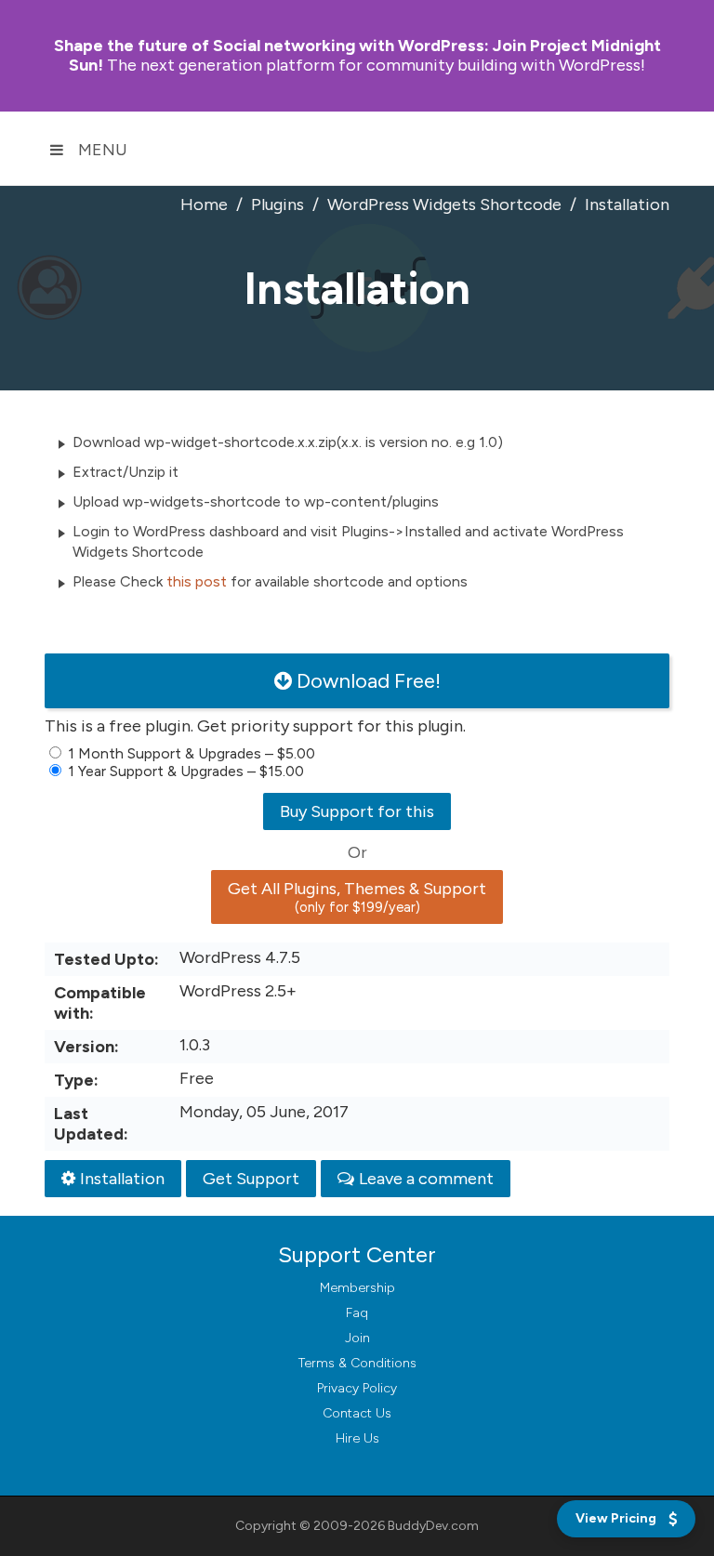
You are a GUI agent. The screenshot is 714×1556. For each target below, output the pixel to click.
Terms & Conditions (357, 1363)
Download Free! (369, 680)
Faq (357, 1313)
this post (196, 581)
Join (357, 1338)
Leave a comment (426, 1178)
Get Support (251, 1178)
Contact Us (357, 1413)
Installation (122, 1178)
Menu (102, 149)
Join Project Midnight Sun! (357, 55)
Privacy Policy (357, 1388)
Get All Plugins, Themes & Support (357, 897)
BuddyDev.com (433, 1526)
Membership (357, 1288)
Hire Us (357, 1438)
